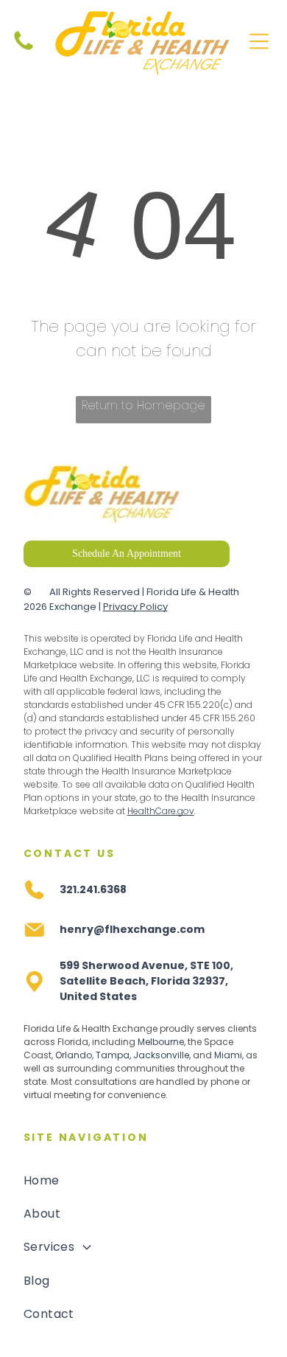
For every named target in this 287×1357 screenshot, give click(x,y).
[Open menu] (259, 41)
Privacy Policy (135, 607)
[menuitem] (144, 1179)
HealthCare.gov (160, 811)
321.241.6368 (93, 889)
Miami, (229, 1055)
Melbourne (161, 1041)
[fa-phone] (23, 49)
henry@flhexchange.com (132, 929)
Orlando (73, 1055)
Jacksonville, (162, 1055)
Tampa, (113, 1055)
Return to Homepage (143, 405)
